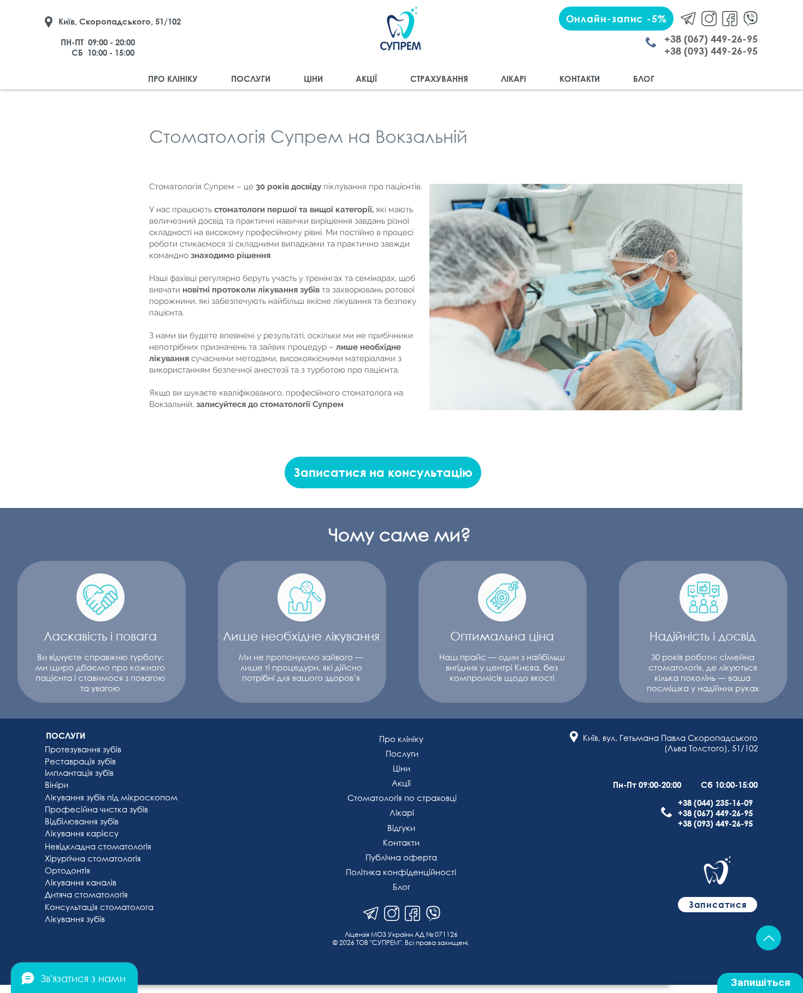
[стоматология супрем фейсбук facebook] (729, 18)
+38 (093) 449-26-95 (715, 823)
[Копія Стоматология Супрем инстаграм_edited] (391, 913)
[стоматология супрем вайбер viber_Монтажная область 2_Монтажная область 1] (433, 913)
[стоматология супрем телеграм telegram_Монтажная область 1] (688, 18)
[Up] (768, 937)
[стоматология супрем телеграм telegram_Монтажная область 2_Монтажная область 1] (371, 913)
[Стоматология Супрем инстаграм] (709, 18)
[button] (616, 19)
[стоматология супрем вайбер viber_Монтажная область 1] (750, 18)
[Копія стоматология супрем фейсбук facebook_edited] (412, 913)
